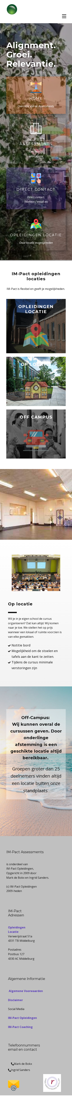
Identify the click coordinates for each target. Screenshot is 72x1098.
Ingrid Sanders (20, 1070)
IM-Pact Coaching (20, 1027)
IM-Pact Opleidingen (22, 1018)
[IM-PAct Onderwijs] (11, 12)
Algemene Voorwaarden (25, 991)
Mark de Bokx (23, 1064)
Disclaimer (15, 1000)
